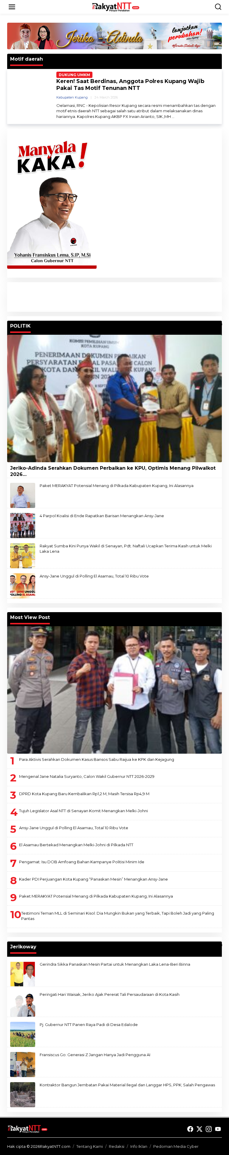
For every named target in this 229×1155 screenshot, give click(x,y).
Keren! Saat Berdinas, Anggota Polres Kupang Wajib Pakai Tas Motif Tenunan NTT (130, 84)
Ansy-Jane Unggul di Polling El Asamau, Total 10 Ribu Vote (94, 576)
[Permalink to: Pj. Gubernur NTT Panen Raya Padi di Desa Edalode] (22, 1034)
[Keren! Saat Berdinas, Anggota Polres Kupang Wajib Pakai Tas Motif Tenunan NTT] (173, 116)
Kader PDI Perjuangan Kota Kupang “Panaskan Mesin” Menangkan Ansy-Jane (93, 879)
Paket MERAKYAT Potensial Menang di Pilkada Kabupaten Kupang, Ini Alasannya (117, 485)
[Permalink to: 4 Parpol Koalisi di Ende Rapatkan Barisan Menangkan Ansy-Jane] (22, 525)
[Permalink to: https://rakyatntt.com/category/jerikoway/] (219, 945)
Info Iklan (138, 1146)
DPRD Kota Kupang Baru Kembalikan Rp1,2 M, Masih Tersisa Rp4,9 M (84, 793)
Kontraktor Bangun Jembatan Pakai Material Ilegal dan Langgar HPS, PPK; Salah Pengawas (127, 1084)
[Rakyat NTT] (116, 6)
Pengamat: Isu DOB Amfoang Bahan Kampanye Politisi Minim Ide (81, 861)
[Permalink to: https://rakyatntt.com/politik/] (219, 324)
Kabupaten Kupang (72, 97)
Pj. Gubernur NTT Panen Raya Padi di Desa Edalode (89, 1024)
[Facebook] (190, 1129)
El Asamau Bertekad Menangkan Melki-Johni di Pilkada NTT (76, 844)
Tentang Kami (89, 1146)
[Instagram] (209, 1129)
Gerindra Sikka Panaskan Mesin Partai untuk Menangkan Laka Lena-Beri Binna (115, 964)
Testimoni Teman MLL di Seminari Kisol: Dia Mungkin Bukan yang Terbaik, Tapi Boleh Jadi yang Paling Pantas (117, 916)
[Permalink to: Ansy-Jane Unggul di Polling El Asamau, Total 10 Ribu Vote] (22, 585)
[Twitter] (199, 1129)
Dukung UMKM (74, 75)
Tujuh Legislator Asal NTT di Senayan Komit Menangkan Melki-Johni (83, 810)
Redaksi (116, 1146)
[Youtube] (218, 1129)
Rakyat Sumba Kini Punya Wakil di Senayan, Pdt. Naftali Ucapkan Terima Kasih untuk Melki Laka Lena (126, 548)
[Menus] (12, 7)
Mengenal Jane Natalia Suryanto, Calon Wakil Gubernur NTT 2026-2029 (86, 776)
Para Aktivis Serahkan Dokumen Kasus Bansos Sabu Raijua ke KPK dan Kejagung (96, 759)
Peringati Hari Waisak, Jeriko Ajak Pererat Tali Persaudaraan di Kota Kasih (110, 994)
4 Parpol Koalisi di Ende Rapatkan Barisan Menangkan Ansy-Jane (102, 515)
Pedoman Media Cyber (176, 1146)
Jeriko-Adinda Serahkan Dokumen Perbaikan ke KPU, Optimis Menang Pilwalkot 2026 (113, 471)
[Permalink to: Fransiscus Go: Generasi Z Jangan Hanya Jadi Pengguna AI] (22, 1064)
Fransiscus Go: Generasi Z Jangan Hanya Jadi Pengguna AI (95, 1054)
